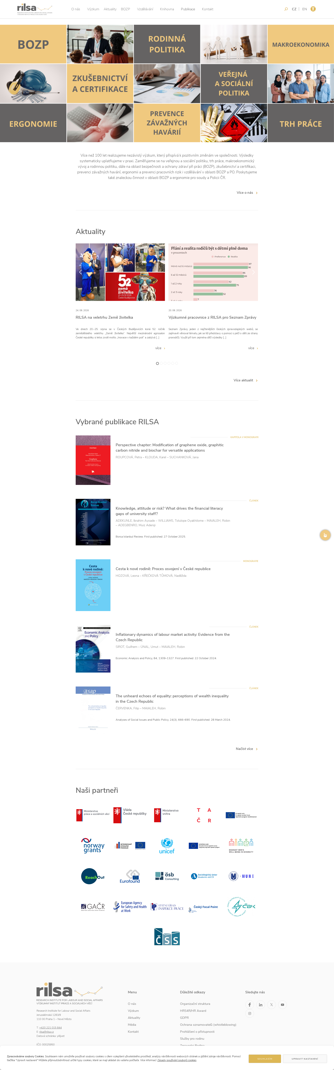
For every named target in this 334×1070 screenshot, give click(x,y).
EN (304, 9)
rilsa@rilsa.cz (46, 1032)
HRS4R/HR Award (193, 1011)
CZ (294, 9)
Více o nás (245, 192)
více (158, 348)
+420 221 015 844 (50, 1027)
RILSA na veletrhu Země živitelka (104, 317)
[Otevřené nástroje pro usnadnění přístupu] (313, 8)
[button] (157, 363)
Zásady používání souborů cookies (176, 1060)
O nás (75, 9)
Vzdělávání (145, 9)
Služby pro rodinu (192, 1039)
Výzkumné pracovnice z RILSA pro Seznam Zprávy (212, 317)
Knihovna (167, 9)
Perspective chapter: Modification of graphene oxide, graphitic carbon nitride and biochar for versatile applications (170, 447)
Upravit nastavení (305, 1058)
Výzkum (93, 9)
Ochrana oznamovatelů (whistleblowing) (208, 1025)
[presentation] (80, 272)
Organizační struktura (195, 1004)
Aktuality (110, 9)
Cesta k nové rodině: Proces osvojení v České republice (163, 569)
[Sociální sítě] (325, 535)
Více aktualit (243, 380)
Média (132, 1025)
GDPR (184, 1018)
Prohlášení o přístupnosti (197, 1032)
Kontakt (207, 9)
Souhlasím (264, 1058)
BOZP (125, 9)
